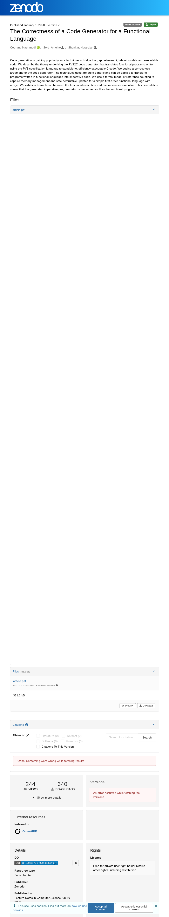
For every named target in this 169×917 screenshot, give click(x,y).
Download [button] (148, 705)
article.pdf (19, 681)
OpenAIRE (29, 831)
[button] (85, 110)
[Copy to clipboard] (76, 863)
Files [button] (21, 671)
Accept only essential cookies (134, 908)
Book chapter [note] (132, 24)
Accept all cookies (101, 908)
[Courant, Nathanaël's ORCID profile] (38, 47)
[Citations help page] (27, 724)
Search (147, 737)
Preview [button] (129, 705)
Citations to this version (58, 746)
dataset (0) (74, 735)
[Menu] (156, 8)
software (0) (50, 741)
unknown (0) (74, 741)
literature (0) (50, 735)
